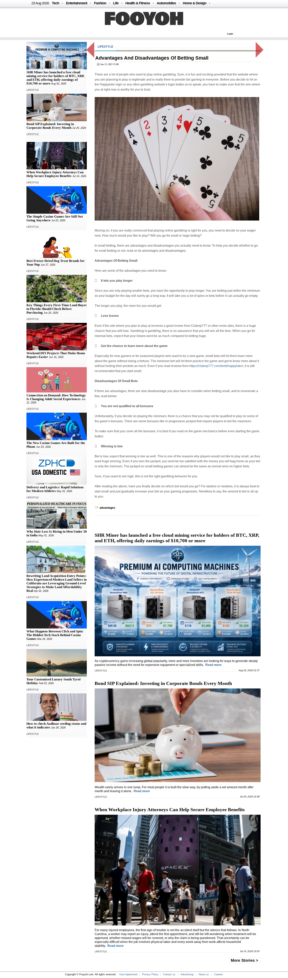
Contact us (169, 974)
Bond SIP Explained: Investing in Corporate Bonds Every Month (50, 126)
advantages (107, 507)
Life (116, 3)
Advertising (187, 974)
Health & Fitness (137, 3)
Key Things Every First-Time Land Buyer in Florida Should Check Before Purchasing (56, 308)
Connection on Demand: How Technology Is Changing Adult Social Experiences (56, 397)
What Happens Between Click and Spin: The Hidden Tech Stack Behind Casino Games (54, 635)
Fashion (100, 3)
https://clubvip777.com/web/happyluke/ (216, 366)
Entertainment (76, 3)
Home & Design (194, 3)
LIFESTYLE (32, 90)
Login (230, 34)
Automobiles (166, 3)
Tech (55, 3)
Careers (218, 974)
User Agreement (128, 974)
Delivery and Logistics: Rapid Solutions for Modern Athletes (55, 489)
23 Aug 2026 (40, 3)
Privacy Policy (150, 974)
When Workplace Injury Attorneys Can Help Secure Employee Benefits (54, 174)
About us (204, 974)
